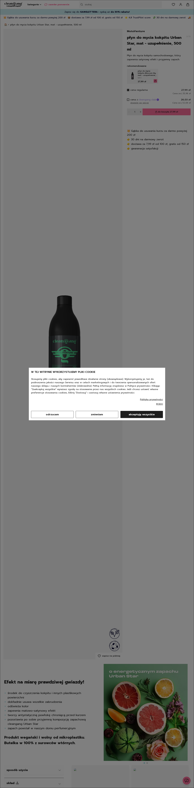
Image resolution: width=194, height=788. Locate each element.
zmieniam (97, 414)
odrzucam (52, 414)
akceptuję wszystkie (142, 414)
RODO (159, 404)
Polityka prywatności (151, 399)
